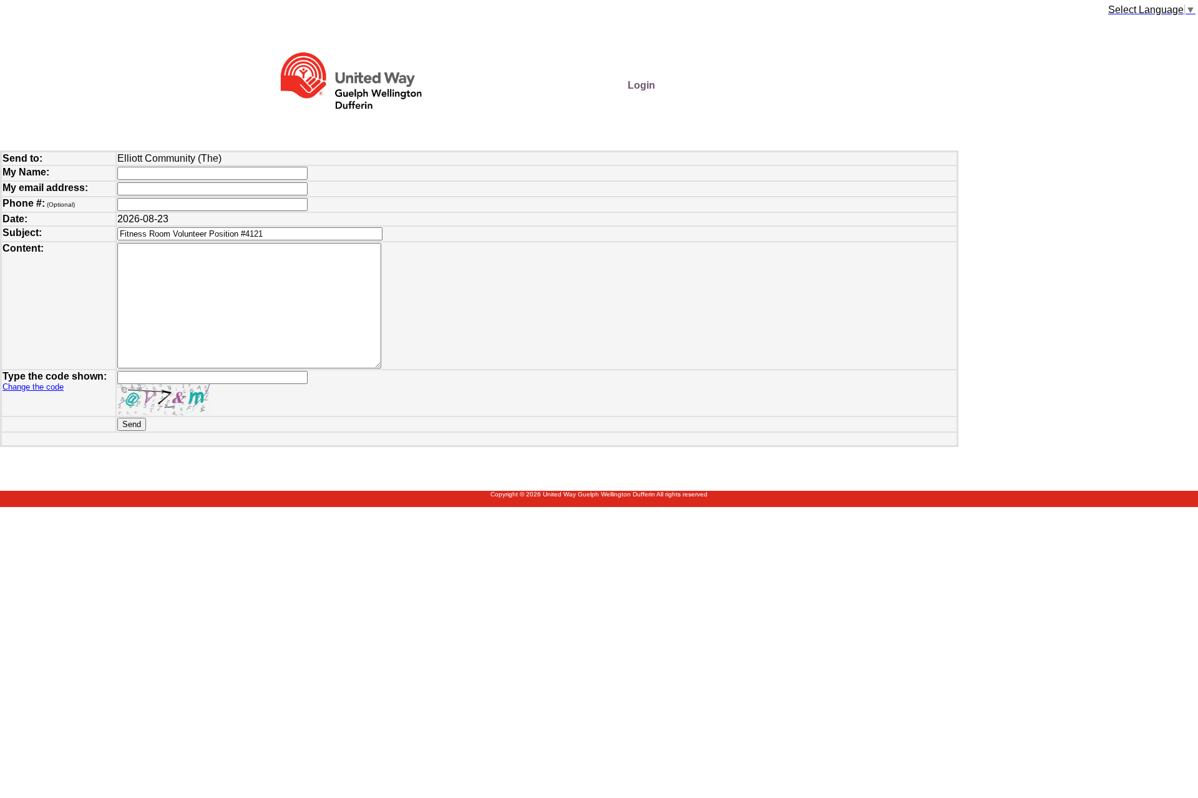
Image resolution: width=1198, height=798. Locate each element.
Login (641, 85)
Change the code (33, 387)
